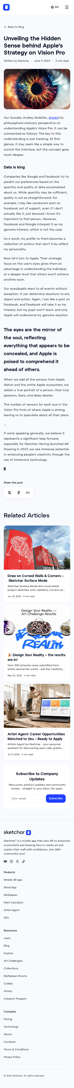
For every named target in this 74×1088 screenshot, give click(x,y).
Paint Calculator (13, 902)
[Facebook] (18, 492)
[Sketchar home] (6, 7)
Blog (6, 945)
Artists (8, 991)
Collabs (8, 983)
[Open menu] (67, 7)
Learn (7, 938)
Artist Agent (12, 910)
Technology (11, 1027)
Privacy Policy (12, 1057)
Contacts (10, 1042)
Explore (8, 953)
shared (53, 117)
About (8, 1034)
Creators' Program (15, 999)
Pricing (8, 1019)
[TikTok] (23, 861)
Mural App (10, 887)
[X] (9, 492)
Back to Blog (16, 27)
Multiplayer (10, 895)
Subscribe (56, 798)
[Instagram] (11, 861)
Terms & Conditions (16, 1049)
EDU (6, 917)
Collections (11, 968)
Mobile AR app (13, 880)
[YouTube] (5, 861)
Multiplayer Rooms (15, 976)
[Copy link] (28, 492)
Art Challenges (13, 961)
